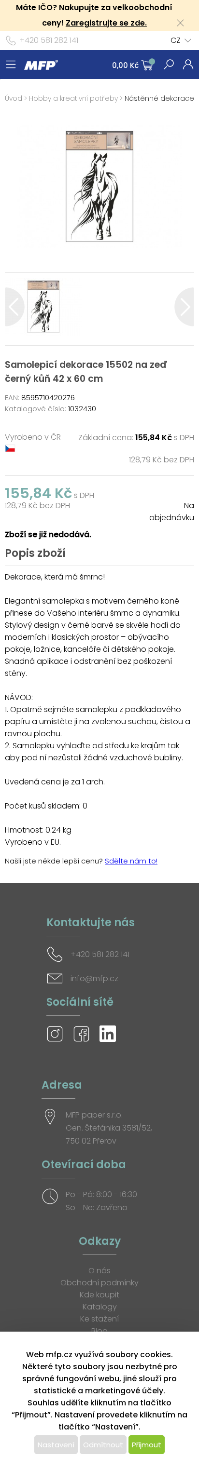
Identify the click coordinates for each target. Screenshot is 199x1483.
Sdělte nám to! (131, 861)
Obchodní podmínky (99, 1282)
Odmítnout (103, 1445)
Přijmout (146, 1445)
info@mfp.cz (94, 978)
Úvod (13, 98)
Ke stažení (99, 1318)
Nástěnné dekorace (159, 98)
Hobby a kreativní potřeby (73, 98)
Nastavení (56, 1445)
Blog (99, 1330)
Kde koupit (99, 1294)
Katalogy (100, 1306)
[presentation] (15, 306)
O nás (99, 1270)
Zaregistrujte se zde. (106, 22)
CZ (176, 40)
